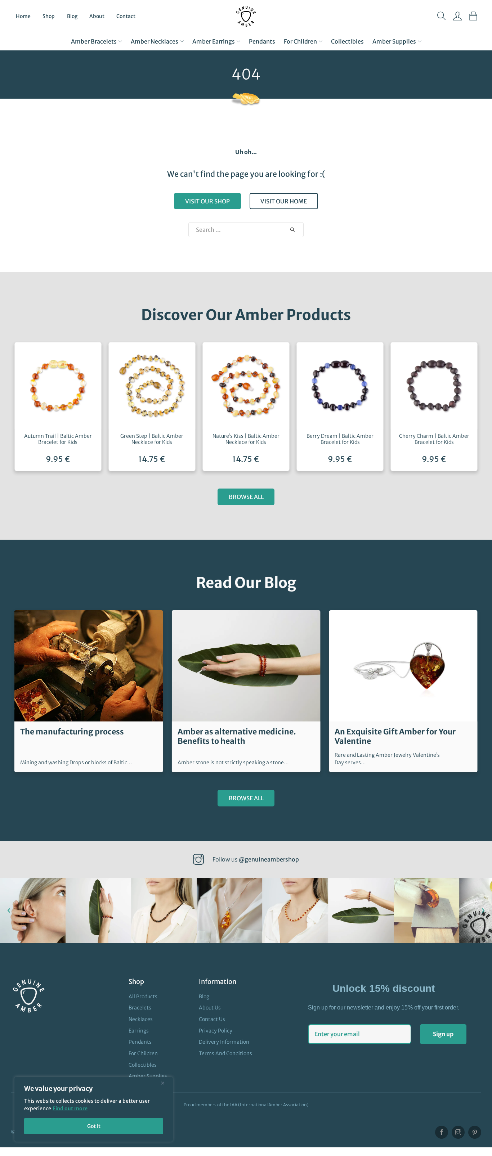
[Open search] (441, 16)
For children (300, 41)
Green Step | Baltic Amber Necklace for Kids (151, 439)
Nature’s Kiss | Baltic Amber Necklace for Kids (246, 439)
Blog (72, 16)
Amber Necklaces (154, 41)
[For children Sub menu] (320, 41)
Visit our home (283, 201)
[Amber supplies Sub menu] (419, 41)
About (96, 16)
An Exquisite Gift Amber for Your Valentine (395, 736)
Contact (125, 16)
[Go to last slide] (9, 910)
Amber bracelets (94, 41)
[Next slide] (483, 910)
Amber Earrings (213, 41)
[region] (93, 1109)
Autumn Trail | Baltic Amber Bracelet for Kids (58, 439)
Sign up (443, 1034)
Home (23, 16)
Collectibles (347, 41)
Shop (49, 16)
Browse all (246, 496)
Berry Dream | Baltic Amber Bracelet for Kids (340, 439)
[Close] (165, 1083)
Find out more (70, 1108)
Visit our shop (207, 201)
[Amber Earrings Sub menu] (238, 41)
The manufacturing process (72, 732)
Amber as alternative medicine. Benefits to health (237, 736)
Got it (93, 1126)
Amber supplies (394, 41)
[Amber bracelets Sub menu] (120, 41)
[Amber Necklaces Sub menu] (182, 41)
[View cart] (473, 16)
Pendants (262, 41)
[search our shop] (292, 229)
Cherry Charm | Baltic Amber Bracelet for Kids (434, 439)
